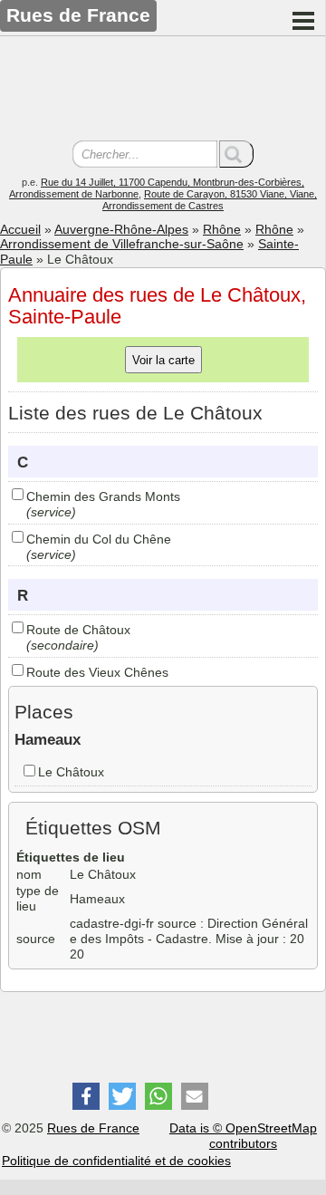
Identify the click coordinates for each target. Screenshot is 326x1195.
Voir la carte (163, 360)
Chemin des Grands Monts (103, 496)
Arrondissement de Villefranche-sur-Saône (122, 243)
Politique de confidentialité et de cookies (116, 1160)
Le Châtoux (71, 772)
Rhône (222, 229)
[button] (86, 1096)
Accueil (20, 229)
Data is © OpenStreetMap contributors (243, 1136)
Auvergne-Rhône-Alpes (121, 229)
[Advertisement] (163, 90)
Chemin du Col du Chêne (98, 539)
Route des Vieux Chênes (97, 672)
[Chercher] (236, 154)
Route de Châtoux (78, 629)
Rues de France (93, 1128)
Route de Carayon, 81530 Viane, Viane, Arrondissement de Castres (209, 199)
